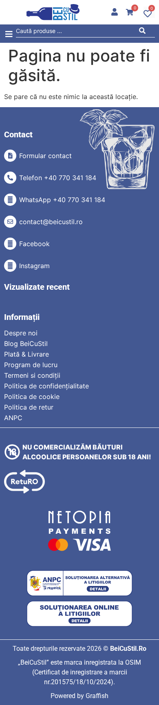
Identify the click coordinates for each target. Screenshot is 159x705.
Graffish (97, 696)
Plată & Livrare (26, 354)
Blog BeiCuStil (26, 343)
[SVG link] (53, 12)
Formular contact (45, 156)
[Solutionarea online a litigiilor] (79, 614)
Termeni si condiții (32, 375)
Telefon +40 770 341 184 (57, 178)
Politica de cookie (32, 396)
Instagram (34, 266)
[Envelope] (10, 222)
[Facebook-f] (10, 244)
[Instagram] (10, 266)
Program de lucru (30, 365)
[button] (9, 34)
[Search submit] (144, 32)
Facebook (34, 244)
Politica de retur (28, 407)
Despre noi (21, 333)
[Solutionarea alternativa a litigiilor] (79, 583)
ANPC (13, 418)
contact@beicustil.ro (51, 222)
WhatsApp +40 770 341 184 (62, 200)
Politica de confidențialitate (46, 386)
